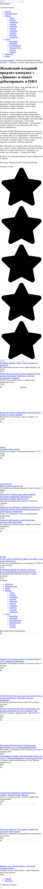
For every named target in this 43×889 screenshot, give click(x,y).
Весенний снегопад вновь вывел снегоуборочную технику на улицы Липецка (20, 414)
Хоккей (13, 52)
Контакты (9, 881)
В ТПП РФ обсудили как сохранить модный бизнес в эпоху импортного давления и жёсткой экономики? (21, 698)
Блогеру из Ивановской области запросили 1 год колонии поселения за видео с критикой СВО (20, 710)
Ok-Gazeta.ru (5, 3)
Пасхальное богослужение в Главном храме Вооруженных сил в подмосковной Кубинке (18, 746)
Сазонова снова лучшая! (10, 449)
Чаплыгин (14, 37)
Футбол (13, 50)
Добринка (14, 22)
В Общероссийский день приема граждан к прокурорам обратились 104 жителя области (18, 571)
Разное (7, 56)
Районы (8, 16)
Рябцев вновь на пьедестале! (11, 486)
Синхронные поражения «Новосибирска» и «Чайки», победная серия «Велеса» (18, 794)
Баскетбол (14, 41)
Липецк (13, 29)
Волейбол (14, 44)
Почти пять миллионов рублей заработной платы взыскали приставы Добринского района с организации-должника (20, 376)
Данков (13, 20)
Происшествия (11, 14)
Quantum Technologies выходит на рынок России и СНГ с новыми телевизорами (20, 660)
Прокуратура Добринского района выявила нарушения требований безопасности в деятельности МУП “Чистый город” (17, 496)
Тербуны (13, 33)
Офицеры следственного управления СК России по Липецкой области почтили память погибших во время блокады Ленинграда (21, 509)
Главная (8, 12)
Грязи (12, 18)
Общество (9, 54)
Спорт (7, 39)
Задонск (13, 24)
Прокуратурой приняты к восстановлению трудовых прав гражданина (17, 521)
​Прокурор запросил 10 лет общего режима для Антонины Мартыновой (19, 830)
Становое (13, 31)
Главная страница (7, 60)
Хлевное (13, 35)
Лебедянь (13, 26)
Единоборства (15, 46)
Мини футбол (15, 48)
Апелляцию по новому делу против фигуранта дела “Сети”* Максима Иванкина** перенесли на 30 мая (21, 757)
